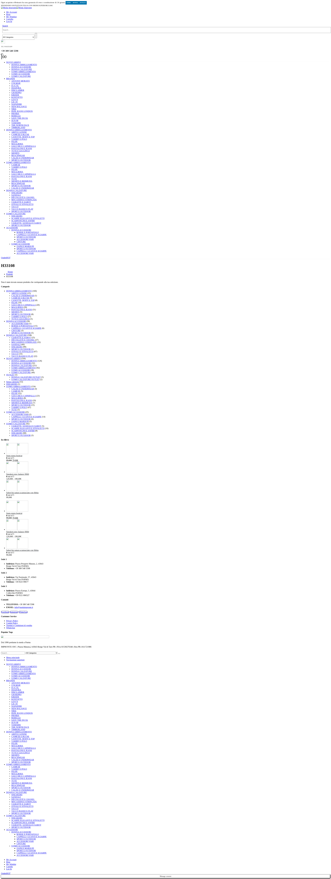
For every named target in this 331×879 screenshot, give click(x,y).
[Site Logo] (16, 8)
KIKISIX (15, 95)
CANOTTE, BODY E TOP (23, 137)
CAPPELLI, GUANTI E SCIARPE (32, 235)
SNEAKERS (16, 193)
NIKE (13, 109)
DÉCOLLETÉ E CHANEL (23, 197)
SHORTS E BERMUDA (21, 181)
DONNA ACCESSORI (21, 67)
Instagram (14, 612)
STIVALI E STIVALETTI (22, 204)
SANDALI (16, 195)
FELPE (14, 141)
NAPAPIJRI (16, 104)
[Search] (36, 35)
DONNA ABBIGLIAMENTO (24, 65)
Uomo (69, 2)
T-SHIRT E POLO (19, 139)
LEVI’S (14, 99)
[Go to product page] (168, 449)
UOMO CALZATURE (21, 76)
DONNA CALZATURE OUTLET (26, 377)
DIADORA (16, 88)
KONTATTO (17, 97)
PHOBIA (15, 113)
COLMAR (15, 83)
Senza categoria (12, 382)
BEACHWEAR (18, 155)
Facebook (5, 612)
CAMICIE (15, 165)
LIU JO (14, 102)
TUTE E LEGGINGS (20, 151)
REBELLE (16, 116)
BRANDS (10, 79)
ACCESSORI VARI (25, 239)
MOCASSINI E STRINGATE (24, 200)
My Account (11, 12)
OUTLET (10, 375)
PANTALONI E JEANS (21, 148)
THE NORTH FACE (20, 125)
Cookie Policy (12, 623)
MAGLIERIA (17, 144)
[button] (5, 26)
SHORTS (15, 153)
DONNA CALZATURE (21, 69)
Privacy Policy (12, 621)
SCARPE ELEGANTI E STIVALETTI (27, 218)
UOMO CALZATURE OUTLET (25, 379)
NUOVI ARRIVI (13, 62)
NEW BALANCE (19, 106)
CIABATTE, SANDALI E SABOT (26, 223)
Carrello (9, 19)
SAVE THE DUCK (19, 118)
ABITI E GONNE (19, 132)
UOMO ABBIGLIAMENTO (23, 72)
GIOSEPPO (16, 92)
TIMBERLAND (18, 127)
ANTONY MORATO (20, 81)
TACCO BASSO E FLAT (22, 209)
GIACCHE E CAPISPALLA (23, 146)
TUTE (14, 179)
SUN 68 (14, 120)
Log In (9, 21)
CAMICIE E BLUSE (20, 134)
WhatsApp (23, 612)
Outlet (83, 2)
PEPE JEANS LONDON (22, 111)
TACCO (14, 207)
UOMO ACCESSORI (20, 74)
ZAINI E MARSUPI (25, 246)
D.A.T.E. (15, 85)
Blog (8, 14)
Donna (75, 2)
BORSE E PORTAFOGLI (28, 232)
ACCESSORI (12, 228)
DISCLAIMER (17, 90)
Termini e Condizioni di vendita (19, 625)
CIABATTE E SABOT (21, 202)
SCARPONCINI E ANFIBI (23, 221)
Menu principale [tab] (13, 657)
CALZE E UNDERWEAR (22, 158)
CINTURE (21, 242)
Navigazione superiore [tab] (15, 660)
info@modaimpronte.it (23, 607)
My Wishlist (11, 17)
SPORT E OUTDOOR (21, 160)
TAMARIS (16, 123)
